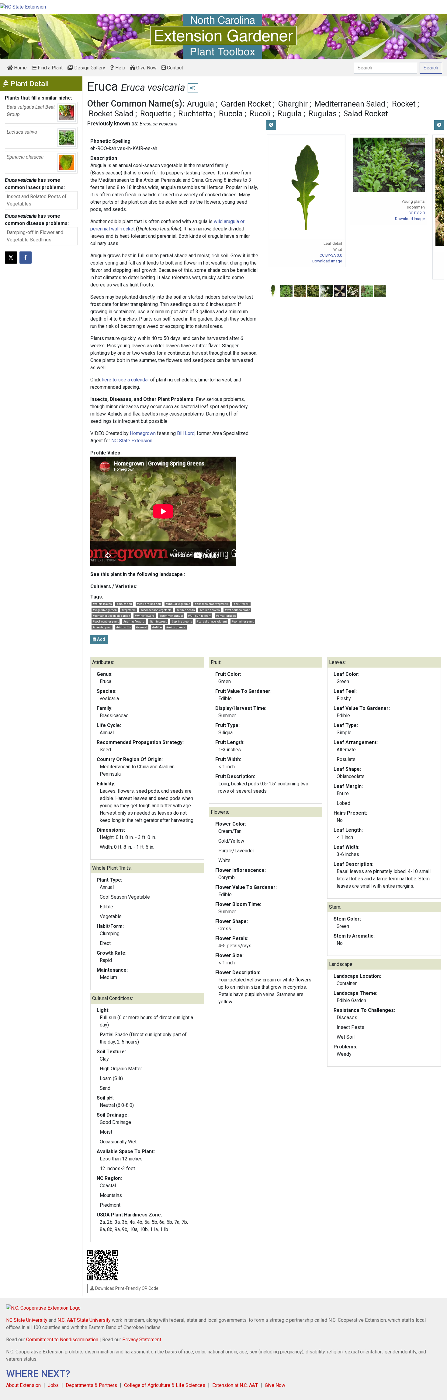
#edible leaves (102, 603)
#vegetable (128, 610)
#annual (141, 627)
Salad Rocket (365, 113)
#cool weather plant (106, 621)
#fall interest (158, 621)
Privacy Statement (141, 1339)
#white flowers (144, 615)
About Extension (23, 1385)
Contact (174, 68)
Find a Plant (49, 68)
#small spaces (226, 615)
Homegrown (143, 433)
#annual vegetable (178, 603)
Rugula (289, 113)
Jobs (53, 1385)
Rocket (404, 103)
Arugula (200, 103)
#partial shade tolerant (212, 621)
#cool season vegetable (156, 610)
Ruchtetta (195, 113)
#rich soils (123, 627)
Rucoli (260, 113)
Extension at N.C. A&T (235, 1385)
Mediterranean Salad (349, 103)
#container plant (243, 621)
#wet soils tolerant (237, 610)
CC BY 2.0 (416, 213)
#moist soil (124, 603)
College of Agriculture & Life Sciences (164, 1385)
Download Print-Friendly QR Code (126, 1288)
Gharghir (293, 103)
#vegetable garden (105, 610)
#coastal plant (102, 627)
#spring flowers (133, 621)
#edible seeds (185, 610)
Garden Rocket (246, 103)
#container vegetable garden (111, 615)
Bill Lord (186, 433)
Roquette (156, 113)
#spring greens (182, 621)
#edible (157, 627)
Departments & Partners (91, 1385)
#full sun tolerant (199, 615)
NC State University (26, 1320)
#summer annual (171, 615)
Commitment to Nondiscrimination (62, 1339)
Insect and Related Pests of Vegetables (37, 200)
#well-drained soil (149, 603)
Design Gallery (89, 68)
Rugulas (322, 113)
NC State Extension (131, 441)
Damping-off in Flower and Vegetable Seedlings (35, 236)
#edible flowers (209, 610)
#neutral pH (241, 603)
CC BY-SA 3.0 (331, 255)
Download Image (327, 261)
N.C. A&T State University (84, 1320)
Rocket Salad (111, 113)
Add (100, 639)
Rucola (231, 113)
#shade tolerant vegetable (212, 603)
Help (119, 68)
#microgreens (175, 627)
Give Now (146, 68)
